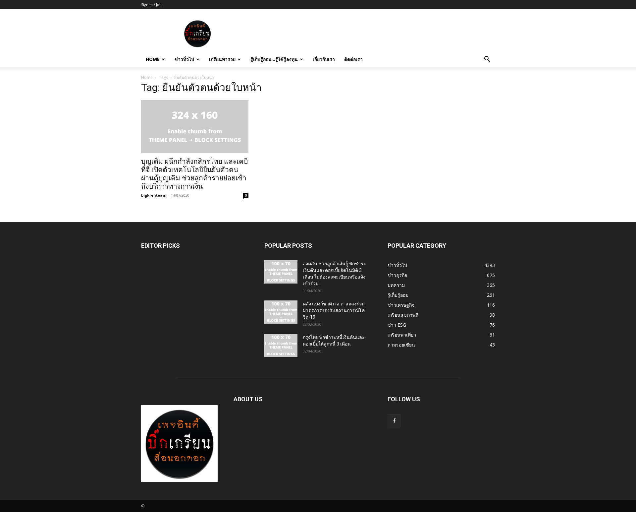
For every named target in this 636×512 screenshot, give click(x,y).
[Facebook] (394, 420)
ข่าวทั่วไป (184, 59)
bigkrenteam (153, 195)
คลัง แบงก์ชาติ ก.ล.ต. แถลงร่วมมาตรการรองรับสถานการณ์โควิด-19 (334, 310)
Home (153, 59)
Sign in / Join (152, 4)
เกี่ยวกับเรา (324, 59)
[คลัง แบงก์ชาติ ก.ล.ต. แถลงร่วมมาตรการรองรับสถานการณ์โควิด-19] (280, 312)
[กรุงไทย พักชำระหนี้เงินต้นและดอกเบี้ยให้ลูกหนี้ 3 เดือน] (280, 345)
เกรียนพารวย (222, 59)
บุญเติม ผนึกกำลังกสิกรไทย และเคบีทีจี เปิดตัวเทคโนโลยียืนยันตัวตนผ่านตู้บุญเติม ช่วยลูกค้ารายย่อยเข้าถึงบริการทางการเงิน (194, 174)
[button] (487, 60)
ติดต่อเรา (353, 59)
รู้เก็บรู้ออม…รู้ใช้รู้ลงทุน (274, 59)
